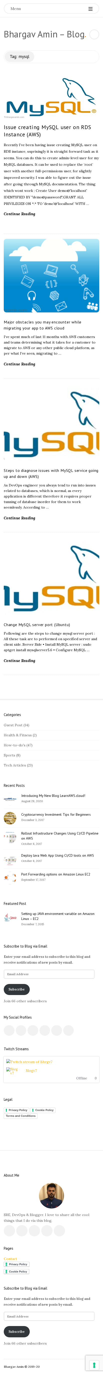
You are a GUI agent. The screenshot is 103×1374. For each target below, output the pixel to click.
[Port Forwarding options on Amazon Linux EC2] (10, 878)
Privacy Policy (18, 1110)
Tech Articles (15, 765)
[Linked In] (33, 1030)
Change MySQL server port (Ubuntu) (37, 624)
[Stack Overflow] (68, 1030)
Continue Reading (20, 213)
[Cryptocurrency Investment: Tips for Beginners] (10, 818)
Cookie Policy (44, 1110)
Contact (10, 1258)
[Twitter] (21, 1030)
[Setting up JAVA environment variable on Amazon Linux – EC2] (10, 917)
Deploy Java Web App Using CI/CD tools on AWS (57, 855)
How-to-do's (15, 745)
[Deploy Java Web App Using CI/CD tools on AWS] (10, 859)
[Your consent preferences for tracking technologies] (94, 1365)
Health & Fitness (18, 735)
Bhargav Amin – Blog (44, 34)
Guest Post (13, 725)
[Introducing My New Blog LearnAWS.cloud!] (10, 799)
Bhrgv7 (31, 1071)
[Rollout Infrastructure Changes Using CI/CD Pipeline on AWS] (10, 837)
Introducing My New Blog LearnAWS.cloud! (53, 795)
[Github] (56, 1030)
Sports (9, 755)
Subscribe (16, 989)
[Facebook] (9, 1030)
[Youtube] (45, 1030)
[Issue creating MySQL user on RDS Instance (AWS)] (51, 97)
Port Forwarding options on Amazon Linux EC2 (55, 874)
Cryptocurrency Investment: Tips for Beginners (56, 814)
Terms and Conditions (21, 1116)
